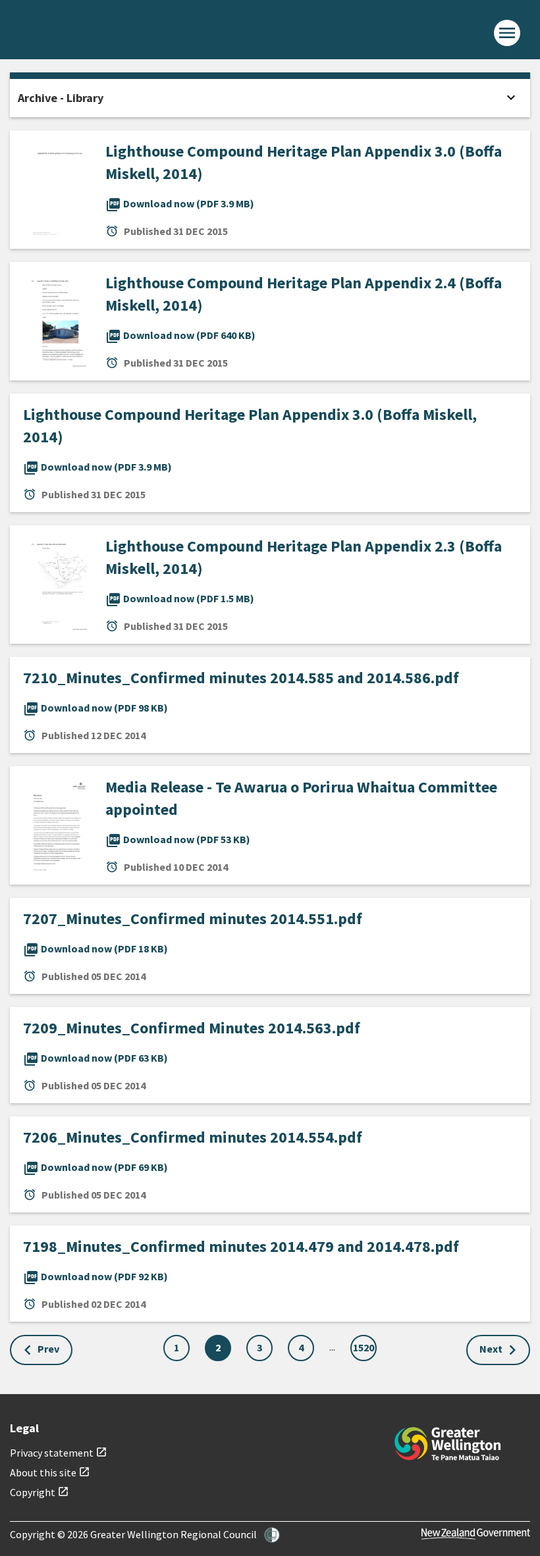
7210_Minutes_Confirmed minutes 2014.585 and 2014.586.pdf (241, 677)
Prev (48, 1348)
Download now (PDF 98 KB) (95, 707)
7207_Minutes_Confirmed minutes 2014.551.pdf (192, 918)
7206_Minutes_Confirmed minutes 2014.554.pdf (192, 1137)
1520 (363, 1347)
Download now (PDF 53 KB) (177, 839)
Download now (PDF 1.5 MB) (179, 598)
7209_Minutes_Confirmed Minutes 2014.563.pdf (191, 1028)
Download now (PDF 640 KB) (180, 335)
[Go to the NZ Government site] (475, 1534)
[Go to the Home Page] (447, 1443)
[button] (272, 1535)
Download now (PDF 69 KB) (95, 1167)
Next (490, 1348)
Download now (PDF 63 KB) (95, 1057)
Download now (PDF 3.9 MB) (179, 203)
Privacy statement (58, 1452)
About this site (50, 1472)
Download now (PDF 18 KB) (95, 948)
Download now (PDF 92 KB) (95, 1276)
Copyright (39, 1492)
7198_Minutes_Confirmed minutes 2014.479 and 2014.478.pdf (241, 1246)
